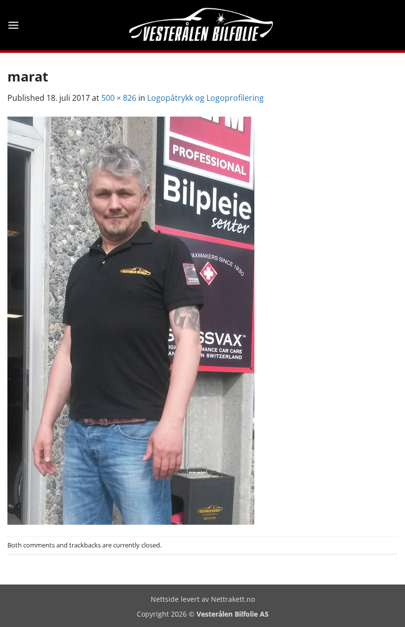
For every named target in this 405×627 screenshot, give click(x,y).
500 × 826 (118, 97)
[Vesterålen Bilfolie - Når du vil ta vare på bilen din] (202, 25)
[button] (13, 25)
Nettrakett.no (233, 599)
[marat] (130, 319)
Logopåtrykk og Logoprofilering (205, 97)
